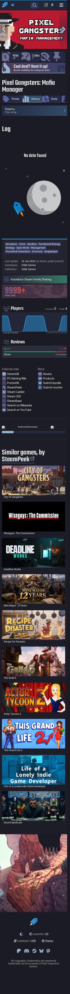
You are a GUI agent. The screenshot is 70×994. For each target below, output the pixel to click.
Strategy (10, 247)
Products (48, 378)
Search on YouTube (19, 409)
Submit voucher (53, 387)
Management (38, 247)
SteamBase (14, 400)
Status (49, 941)
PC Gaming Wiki (16, 378)
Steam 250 (14, 396)
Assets (47, 374)
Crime (22, 244)
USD (26, 941)
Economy (37, 251)
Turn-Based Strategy (49, 244)
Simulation (11, 244)
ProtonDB (13, 382)
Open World (22, 247)
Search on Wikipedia (19, 405)
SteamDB (13, 374)
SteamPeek (14, 387)
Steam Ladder (16, 391)
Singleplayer (51, 251)
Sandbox (32, 244)
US (40, 934)
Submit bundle (52, 382)
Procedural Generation (18, 251)
